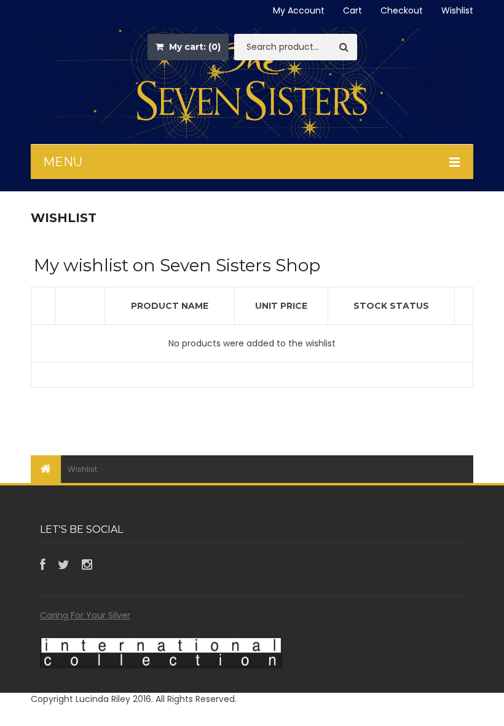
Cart (352, 10)
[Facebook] (42, 565)
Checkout (401, 10)
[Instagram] (87, 565)
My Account (299, 10)
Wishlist (457, 10)
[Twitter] (63, 565)
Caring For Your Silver (85, 615)
